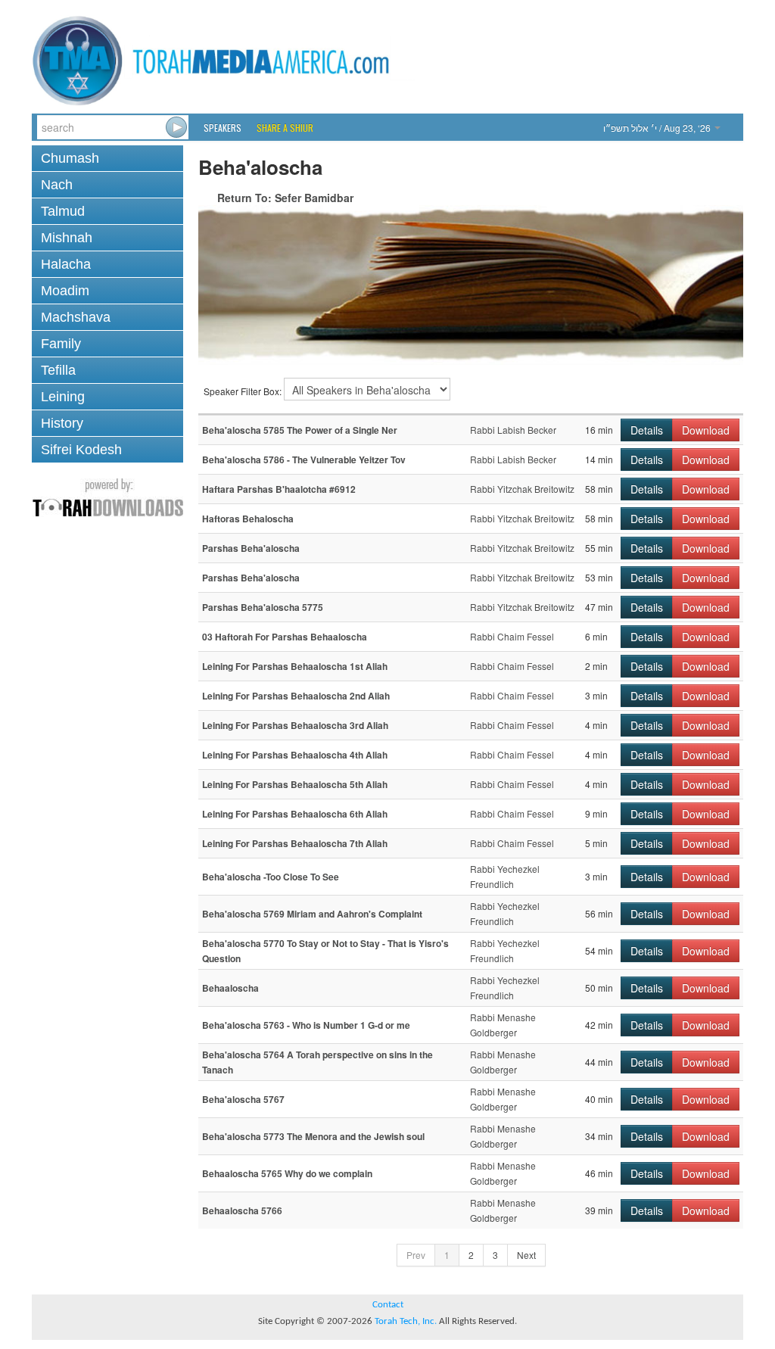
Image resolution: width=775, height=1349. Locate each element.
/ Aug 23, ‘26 (658, 127)
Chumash (70, 158)
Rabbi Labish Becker (513, 429)
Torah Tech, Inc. (406, 1321)
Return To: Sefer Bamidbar (285, 197)
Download (706, 430)
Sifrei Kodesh (81, 449)
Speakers (222, 127)
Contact (387, 1305)
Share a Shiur (285, 127)
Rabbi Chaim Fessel (512, 636)
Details (646, 430)
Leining (63, 396)
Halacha (66, 264)
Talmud (63, 211)
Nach (57, 184)
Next (526, 1254)
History (62, 423)
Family (61, 343)
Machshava (75, 317)
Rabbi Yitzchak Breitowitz (522, 488)
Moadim (65, 290)
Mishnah (66, 237)
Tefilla (58, 370)
